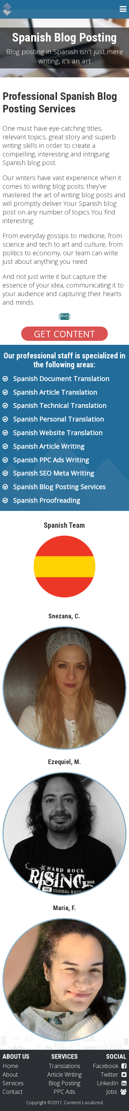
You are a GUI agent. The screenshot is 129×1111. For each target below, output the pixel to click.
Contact (13, 1092)
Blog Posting (64, 1083)
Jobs (112, 1092)
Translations (64, 1066)
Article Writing (64, 1074)
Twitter (110, 1074)
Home (10, 1066)
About (10, 1074)
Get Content (64, 334)
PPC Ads (64, 1092)
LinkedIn (108, 1083)
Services (13, 1083)
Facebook (106, 1066)
